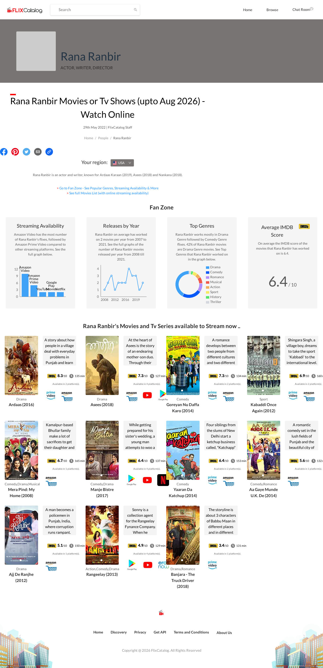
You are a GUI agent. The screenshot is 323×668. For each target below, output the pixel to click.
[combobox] (122, 163)
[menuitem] (247, 10)
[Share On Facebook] (4, 152)
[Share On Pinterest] (15, 152)
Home (247, 10)
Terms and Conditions (191, 632)
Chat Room (301, 9)
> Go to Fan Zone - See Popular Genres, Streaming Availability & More (107, 188)
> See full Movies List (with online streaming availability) (107, 193)
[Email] (38, 152)
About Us (224, 632)
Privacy (140, 632)
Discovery (119, 632)
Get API (160, 632)
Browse (272, 10)
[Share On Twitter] (26, 152)
